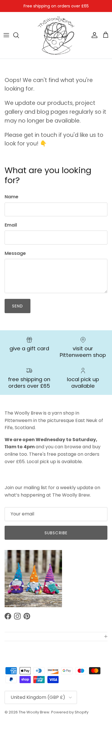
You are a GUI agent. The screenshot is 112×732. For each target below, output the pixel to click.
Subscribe (56, 533)
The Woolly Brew (34, 712)
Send (17, 306)
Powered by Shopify (69, 712)
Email (11, 225)
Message (15, 253)
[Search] (19, 35)
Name (11, 197)
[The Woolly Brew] (56, 35)
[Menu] (6, 35)
